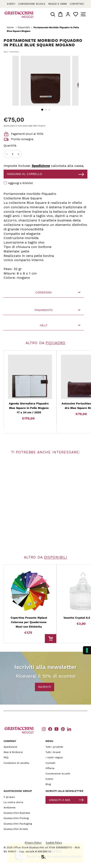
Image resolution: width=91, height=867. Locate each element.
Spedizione (41, 166)
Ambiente (9, 807)
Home (10, 27)
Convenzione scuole (31, 4)
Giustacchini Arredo (16, 829)
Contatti (50, 762)
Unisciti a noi (59, 800)
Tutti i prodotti (54, 746)
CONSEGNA (43, 292)
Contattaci (77, 4)
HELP (43, 325)
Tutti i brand (53, 752)
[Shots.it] (45, 857)
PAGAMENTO (43, 310)
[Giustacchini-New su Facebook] (50, 729)
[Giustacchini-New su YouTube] (56, 729)
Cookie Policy (54, 842)
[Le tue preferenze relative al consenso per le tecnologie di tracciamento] (87, 650)
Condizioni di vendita (16, 762)
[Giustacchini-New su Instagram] (44, 729)
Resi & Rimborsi (13, 752)
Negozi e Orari (57, 4)
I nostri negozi (54, 757)
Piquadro (55, 343)
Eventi (11, 4)
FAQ (6, 757)
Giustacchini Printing (16, 818)
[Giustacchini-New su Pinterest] (63, 729)
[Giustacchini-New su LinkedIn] (69, 729)
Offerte (50, 768)
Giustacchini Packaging (18, 823)
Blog (48, 784)
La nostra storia (13, 802)
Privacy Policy (33, 842)
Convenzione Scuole (58, 773)
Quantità (10, 145)
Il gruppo (9, 796)
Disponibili (24, 27)
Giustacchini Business (17, 812)
